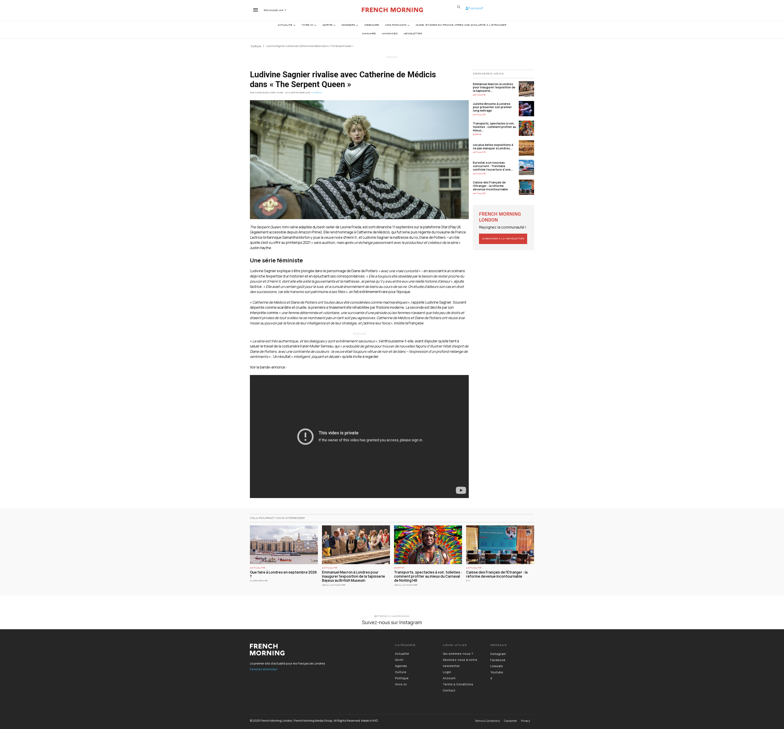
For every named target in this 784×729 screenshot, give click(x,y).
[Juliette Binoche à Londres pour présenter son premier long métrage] (526, 108)
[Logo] (392, 10)
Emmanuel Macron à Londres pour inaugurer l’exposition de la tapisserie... (494, 87)
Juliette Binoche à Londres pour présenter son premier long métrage (492, 107)
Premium (474, 8)
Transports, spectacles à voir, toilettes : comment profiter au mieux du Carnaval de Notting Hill (428, 576)
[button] (459, 7)
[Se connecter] (467, 8)
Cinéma (317, 93)
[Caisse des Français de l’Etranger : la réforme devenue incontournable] (526, 187)
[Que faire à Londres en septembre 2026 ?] (284, 544)
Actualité (479, 95)
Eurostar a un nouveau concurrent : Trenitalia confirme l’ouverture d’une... (493, 166)
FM (468, 581)
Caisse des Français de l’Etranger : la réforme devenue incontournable (490, 185)
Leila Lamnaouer (333, 585)
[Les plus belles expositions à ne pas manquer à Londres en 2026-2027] (526, 148)
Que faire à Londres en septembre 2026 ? (283, 574)
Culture (256, 46)
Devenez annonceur (263, 669)
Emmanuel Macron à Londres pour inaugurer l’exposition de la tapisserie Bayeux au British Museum (353, 576)
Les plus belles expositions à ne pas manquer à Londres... (493, 146)
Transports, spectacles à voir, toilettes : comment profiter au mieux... (494, 126)
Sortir (477, 134)
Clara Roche (259, 581)
